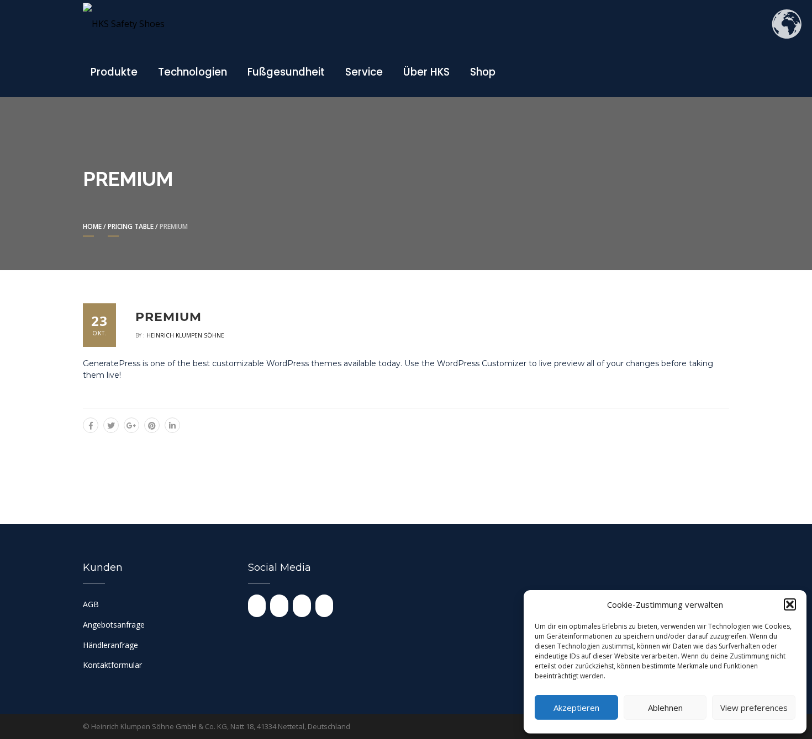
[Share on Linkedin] (172, 425)
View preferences (754, 707)
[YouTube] (279, 606)
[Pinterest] (324, 606)
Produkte (114, 72)
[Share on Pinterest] (152, 425)
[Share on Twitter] (111, 425)
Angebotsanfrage (114, 624)
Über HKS (426, 72)
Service (364, 72)
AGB (91, 604)
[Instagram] (257, 606)
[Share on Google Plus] (131, 425)
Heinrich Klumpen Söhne (185, 335)
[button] (789, 604)
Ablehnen (665, 707)
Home (92, 226)
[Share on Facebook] (90, 425)
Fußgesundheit (286, 72)
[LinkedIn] (302, 606)
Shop (482, 72)
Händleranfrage (110, 645)
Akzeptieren (576, 707)
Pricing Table (131, 226)
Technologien (192, 72)
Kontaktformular (112, 665)
